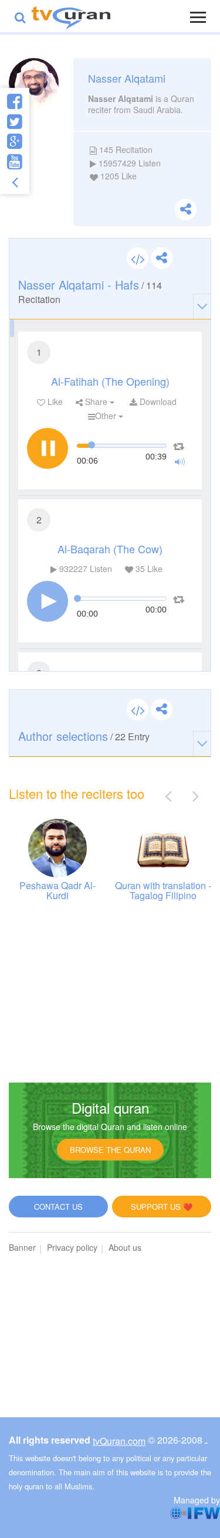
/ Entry (84, 735)
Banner (22, 1247)
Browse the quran (110, 1149)
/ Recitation (90, 291)
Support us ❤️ (161, 1206)
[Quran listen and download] (71, 16)
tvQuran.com (119, 1441)
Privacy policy (72, 1247)
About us (125, 1247)
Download (157, 401)
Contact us (58, 1206)
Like (54, 401)
